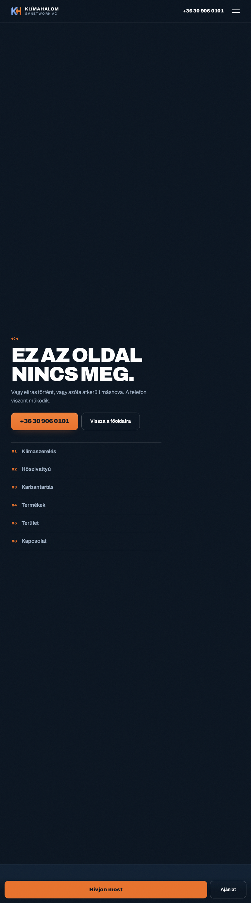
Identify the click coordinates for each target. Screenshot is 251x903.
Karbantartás (33, 487)
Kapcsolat (29, 541)
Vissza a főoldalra (110, 421)
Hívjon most (106, 889)
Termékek (29, 505)
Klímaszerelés (34, 451)
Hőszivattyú (31, 469)
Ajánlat (228, 889)
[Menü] (234, 11)
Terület (25, 523)
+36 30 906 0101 (203, 10)
